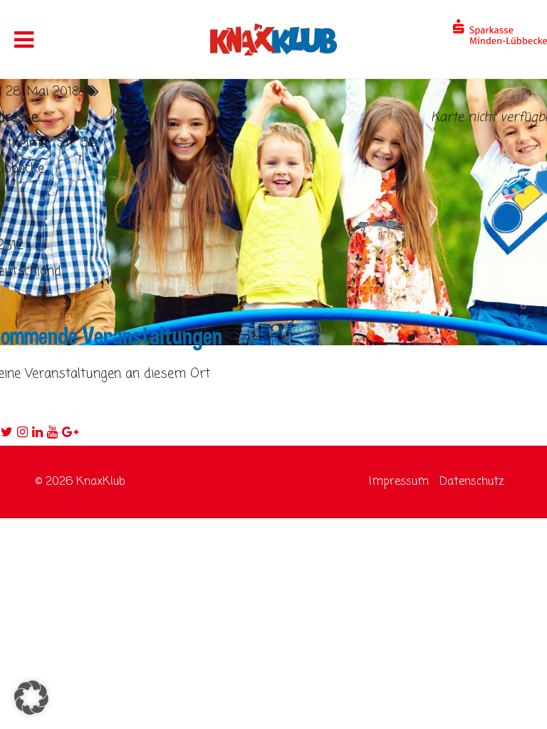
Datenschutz (471, 482)
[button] (31, 697)
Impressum (399, 482)
